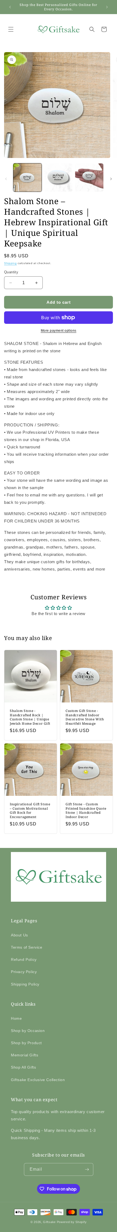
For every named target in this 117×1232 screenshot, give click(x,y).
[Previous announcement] (10, 7)
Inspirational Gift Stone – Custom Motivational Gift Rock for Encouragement (30, 810)
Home (16, 1018)
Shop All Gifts (23, 1067)
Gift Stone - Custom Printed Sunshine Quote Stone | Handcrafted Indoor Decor (86, 810)
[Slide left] (6, 179)
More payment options (58, 330)
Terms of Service (26, 947)
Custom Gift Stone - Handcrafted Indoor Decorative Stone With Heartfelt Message (85, 717)
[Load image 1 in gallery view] (27, 177)
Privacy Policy (24, 972)
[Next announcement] (107, 7)
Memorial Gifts (24, 1055)
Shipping (10, 263)
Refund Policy (24, 959)
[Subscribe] (87, 1169)
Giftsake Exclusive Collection (38, 1080)
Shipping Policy (25, 984)
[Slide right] (111, 179)
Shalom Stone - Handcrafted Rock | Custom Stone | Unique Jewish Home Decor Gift (30, 717)
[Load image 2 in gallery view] (58, 177)
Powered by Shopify (72, 1222)
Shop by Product (26, 1043)
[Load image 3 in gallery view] (89, 177)
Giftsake (49, 1222)
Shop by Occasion (28, 1030)
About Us (19, 935)
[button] (11, 29)
